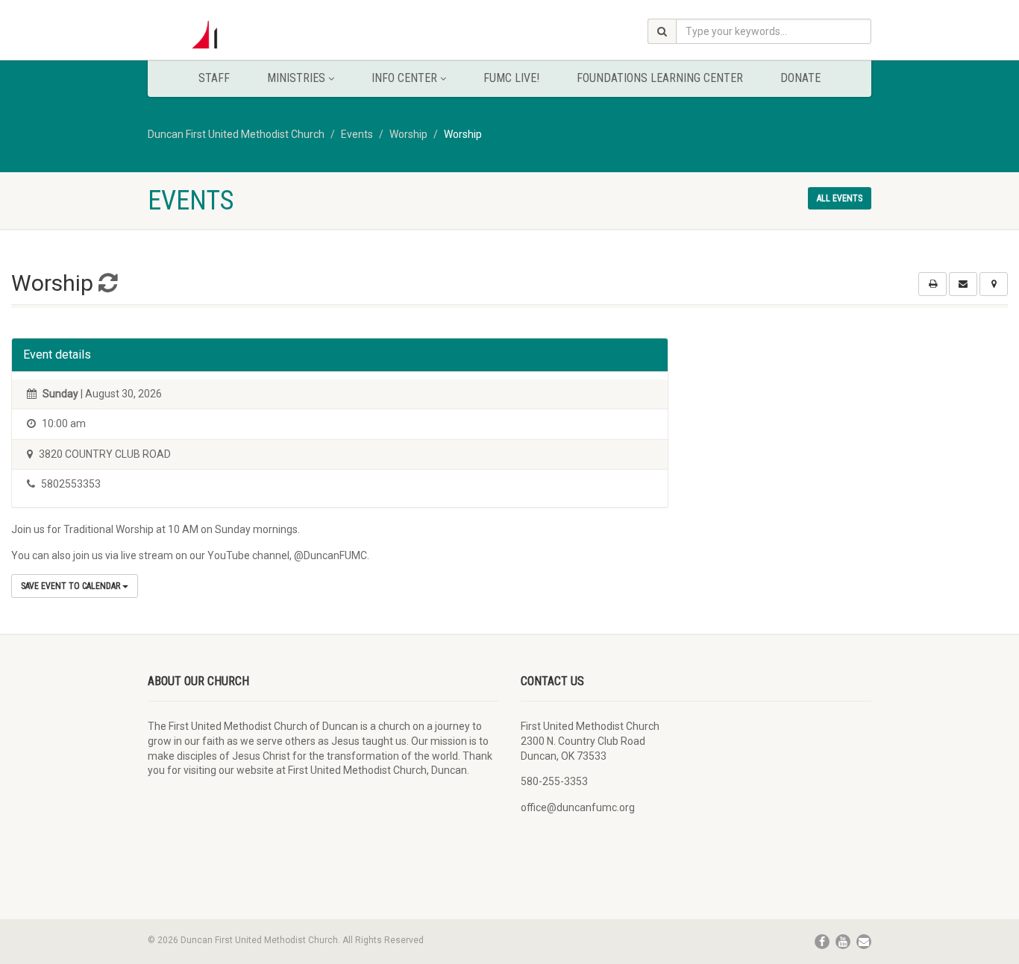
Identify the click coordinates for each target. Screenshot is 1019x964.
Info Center (404, 78)
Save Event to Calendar (71, 586)
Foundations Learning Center (660, 78)
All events (839, 198)
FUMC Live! (511, 78)
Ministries (296, 78)
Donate (800, 78)
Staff (214, 78)
